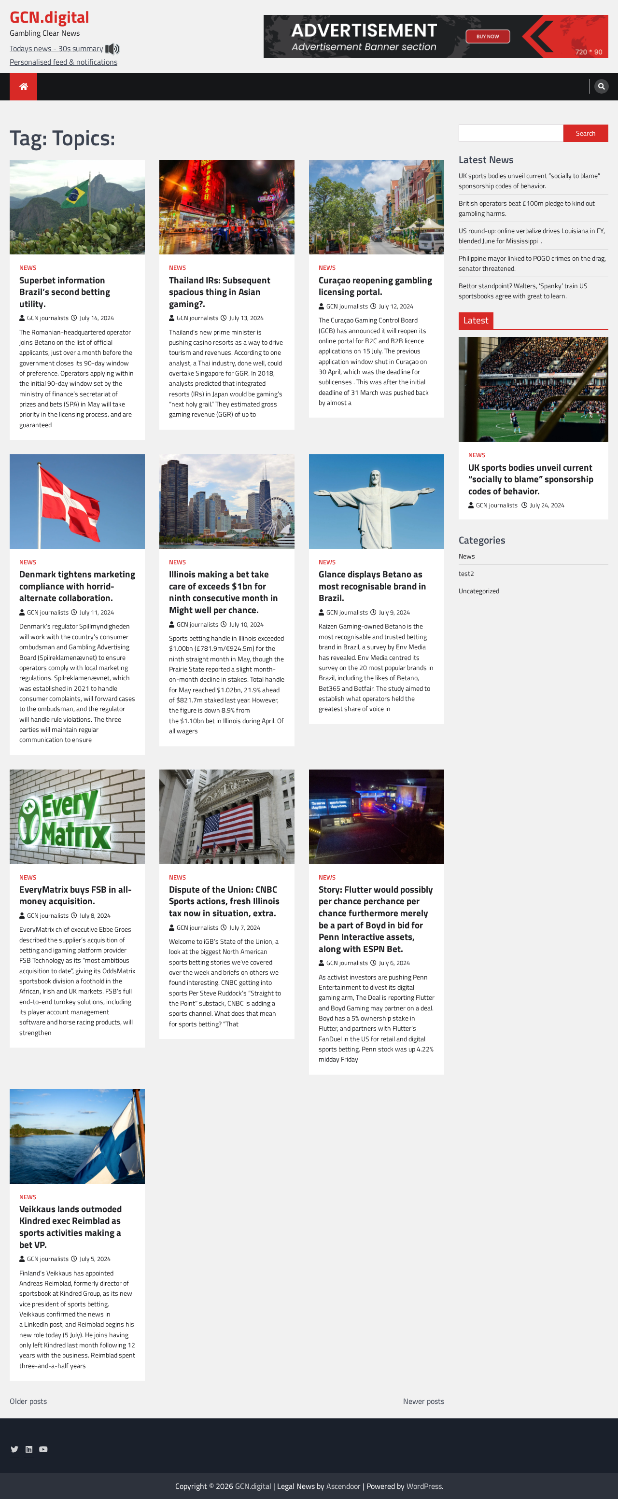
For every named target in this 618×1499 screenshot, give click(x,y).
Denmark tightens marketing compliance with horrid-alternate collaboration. (77, 586)
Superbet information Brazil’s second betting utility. (64, 292)
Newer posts (423, 1401)
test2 (466, 573)
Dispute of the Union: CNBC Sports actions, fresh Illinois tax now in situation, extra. (224, 901)
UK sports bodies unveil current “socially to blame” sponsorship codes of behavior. (529, 180)
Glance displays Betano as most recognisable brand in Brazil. (372, 586)
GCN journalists (48, 317)
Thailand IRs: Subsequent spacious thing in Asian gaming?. (219, 292)
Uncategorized (479, 591)
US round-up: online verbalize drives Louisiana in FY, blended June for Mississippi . (532, 235)
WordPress (424, 1486)
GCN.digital (49, 16)
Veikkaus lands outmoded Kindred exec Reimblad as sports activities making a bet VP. (70, 1226)
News (27, 267)
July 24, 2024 (547, 505)
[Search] (601, 86)
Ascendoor (343, 1486)
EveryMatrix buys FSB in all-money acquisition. (75, 895)
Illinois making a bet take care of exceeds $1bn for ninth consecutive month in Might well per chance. (223, 592)
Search (586, 133)
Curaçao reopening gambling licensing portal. (375, 286)
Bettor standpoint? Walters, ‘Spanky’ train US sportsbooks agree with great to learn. (523, 290)
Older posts (28, 1401)
